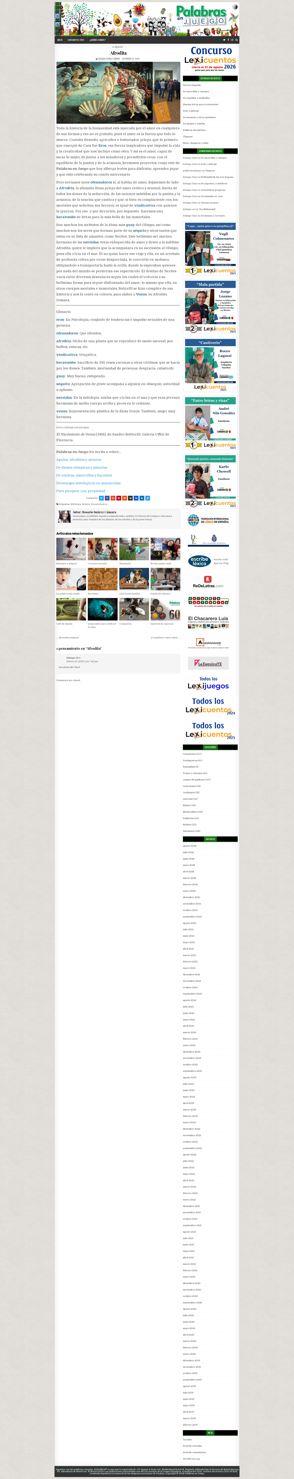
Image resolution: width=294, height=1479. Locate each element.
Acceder (187, 1439)
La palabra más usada (67, 593)
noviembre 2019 (192, 1367)
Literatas (188, 799)
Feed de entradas (192, 1446)
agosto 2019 (189, 1386)
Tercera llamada (192, 85)
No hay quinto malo (161, 563)
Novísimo (93, 593)
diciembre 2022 (191, 1129)
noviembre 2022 (192, 1135)
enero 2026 (189, 891)
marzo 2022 (189, 1186)
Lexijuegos (189, 792)
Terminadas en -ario (212, 196)
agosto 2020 (190, 1309)
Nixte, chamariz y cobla (195, 143)
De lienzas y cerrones (213, 215)
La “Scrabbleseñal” (205, 209)
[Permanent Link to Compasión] (134, 609)
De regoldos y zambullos (196, 98)
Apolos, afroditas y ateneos (78, 460)
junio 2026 (188, 859)
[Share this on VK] (130, 498)
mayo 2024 (189, 1019)
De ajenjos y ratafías (194, 123)
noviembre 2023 (192, 1058)
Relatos (119, 46)
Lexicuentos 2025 (76, 40)
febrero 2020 (190, 1347)
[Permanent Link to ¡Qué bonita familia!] (134, 579)
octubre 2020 (190, 1296)
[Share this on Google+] (113, 498)
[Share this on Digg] (136, 498)
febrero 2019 (190, 1425)
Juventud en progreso (213, 190)
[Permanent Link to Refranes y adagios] (71, 549)
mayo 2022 (189, 1174)
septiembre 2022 (192, 1148)
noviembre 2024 (192, 981)
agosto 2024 (189, 1000)
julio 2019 (188, 1392)
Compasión (125, 624)
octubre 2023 (190, 1064)
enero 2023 (189, 1122)
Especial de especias (162, 624)
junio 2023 (188, 1090)
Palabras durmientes (194, 130)
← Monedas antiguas (67, 637)
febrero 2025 (190, 961)
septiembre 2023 (192, 1071)
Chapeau (187, 136)
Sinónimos (188, 831)
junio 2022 (188, 1167)
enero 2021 (189, 1276)
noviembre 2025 (192, 903)
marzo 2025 (189, 955)
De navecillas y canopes (196, 91)
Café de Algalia (64, 624)
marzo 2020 (189, 1341)
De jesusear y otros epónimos (199, 117)
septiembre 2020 (192, 1302)
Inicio (59, 40)
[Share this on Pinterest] (118, 498)
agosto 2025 (189, 923)
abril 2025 (188, 949)
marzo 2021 (189, 1264)
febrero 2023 (190, 1116)
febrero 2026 (190, 884)
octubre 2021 (190, 1219)
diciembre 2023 (191, 1051)
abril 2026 (188, 871)
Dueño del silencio (161, 593)
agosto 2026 (189, 846)
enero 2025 (189, 968)
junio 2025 (188, 936)
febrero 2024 (190, 1039)
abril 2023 (188, 1103)
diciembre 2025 (191, 897)
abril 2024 (188, 1026)
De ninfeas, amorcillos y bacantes (84, 475)
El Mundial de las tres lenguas (217, 177)
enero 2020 (189, 1354)
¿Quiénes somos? (97, 40)
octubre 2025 (190, 910)
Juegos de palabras (193, 779)
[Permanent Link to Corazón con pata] (103, 549)
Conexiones (189, 754)
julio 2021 (188, 1238)
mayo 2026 (189, 865)
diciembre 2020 (191, 1283)
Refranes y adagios (66, 563)
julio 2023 (188, 1084)
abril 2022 (188, 1180)
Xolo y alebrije (191, 111)
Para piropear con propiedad (80, 491)
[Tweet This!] (101, 498)
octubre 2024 (190, 987)
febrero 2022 (190, 1193)
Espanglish (189, 766)
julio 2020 (188, 1315)
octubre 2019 (190, 1373)
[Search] (236, 40)
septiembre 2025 (192, 916)
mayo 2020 (189, 1328)
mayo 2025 (189, 942)
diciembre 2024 (191, 974)
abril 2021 (188, 1257)
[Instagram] (232, 40)
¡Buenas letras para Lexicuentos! (200, 104)
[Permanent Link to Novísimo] (103, 579)
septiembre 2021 (192, 1225)
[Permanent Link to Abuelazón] (134, 549)
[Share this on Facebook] (107, 498)
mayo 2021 (189, 1251)
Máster (187, 805)
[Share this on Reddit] (124, 498)
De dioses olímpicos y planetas (81, 468)
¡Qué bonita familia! (129, 593)
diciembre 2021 (191, 1206)
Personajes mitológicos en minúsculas (88, 483)
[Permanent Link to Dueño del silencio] (165, 579)
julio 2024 (188, 1006)
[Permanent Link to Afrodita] (118, 93)
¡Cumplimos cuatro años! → (165, 637)
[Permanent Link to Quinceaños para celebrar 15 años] (103, 609)
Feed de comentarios (194, 1452)
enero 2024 (189, 1045)
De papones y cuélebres (214, 183)
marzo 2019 (189, 1418)
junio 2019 (188, 1399)
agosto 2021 (189, 1232)
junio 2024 (188, 1013)
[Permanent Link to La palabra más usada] (71, 579)
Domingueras (190, 760)
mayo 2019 (189, 1405)
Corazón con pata (97, 563)
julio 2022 (188, 1161)
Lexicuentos (189, 786)
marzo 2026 (189, 878)
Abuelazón (125, 563)
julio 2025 (188, 929)
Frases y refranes (192, 773)
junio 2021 (188, 1244)
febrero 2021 (190, 1270)
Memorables (190, 812)
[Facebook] (228, 40)
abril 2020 (188, 1334)
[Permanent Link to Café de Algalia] (71, 609)
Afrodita (118, 53)
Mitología (76, 504)
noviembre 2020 (192, 1289)
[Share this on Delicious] (147, 498)
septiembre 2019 (192, 1379)
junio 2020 (189, 1322)
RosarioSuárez (99, 504)
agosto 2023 (189, 1077)
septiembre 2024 (192, 993)
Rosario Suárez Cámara (109, 58)
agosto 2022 (189, 1154)
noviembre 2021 (192, 1212)
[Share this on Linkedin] (142, 498)
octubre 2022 (190, 1142)
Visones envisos (209, 202)
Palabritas (188, 818)
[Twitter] (224, 40)
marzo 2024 (189, 1032)
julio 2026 (188, 852)
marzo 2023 (189, 1109)
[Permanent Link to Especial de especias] (165, 609)
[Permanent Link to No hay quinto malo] (165, 549)
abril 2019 (188, 1412)
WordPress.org (191, 1459)
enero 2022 (189, 1199)
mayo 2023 (189, 1096)
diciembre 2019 (191, 1360)
